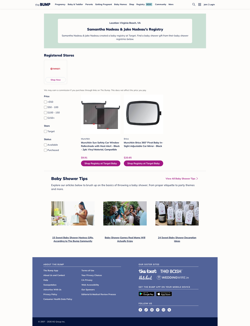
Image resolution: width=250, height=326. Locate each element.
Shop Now (56, 80)
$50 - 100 (52, 107)
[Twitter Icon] (169, 310)
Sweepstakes (49, 284)
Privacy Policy (50, 294)
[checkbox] (45, 101)
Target (51, 131)
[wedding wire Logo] (173, 277)
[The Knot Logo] (148, 271)
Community (160, 4)
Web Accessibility (90, 284)
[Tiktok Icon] (146, 310)
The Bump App (50, 270)
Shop (131, 4)
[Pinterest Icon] (157, 310)
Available (52, 144)
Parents (89, 4)
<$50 (50, 101)
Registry (140, 4)
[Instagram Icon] (152, 310)
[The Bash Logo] (171, 271)
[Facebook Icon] (140, 310)
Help (45, 280)
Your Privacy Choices (91, 275)
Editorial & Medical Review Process (98, 294)
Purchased (53, 150)
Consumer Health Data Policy (57, 299)
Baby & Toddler (75, 4)
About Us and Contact (54, 275)
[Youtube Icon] (163, 310)
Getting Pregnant (103, 4)
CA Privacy (86, 280)
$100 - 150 (53, 112)
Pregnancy (60, 4)
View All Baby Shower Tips (180, 178)
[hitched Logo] (145, 277)
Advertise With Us (52, 289)
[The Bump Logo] (42, 4)
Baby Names (120, 4)
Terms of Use (87, 270)
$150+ (51, 117)
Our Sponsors (88, 289)
